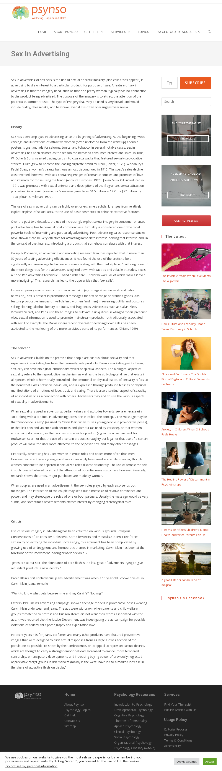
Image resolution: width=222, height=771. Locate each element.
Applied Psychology (127, 726)
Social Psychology (126, 737)
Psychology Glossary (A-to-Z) (134, 748)
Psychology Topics (77, 710)
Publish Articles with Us (180, 710)
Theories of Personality (130, 721)
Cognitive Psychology (129, 715)
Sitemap (70, 726)
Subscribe (195, 82)
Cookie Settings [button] (186, 761)
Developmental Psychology (133, 710)
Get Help (70, 715)
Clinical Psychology (127, 732)
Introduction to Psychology (133, 704)
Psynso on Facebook (185, 598)
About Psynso (74, 704)
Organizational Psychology (133, 742)
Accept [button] (209, 761)
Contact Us (72, 721)
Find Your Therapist (177, 704)
